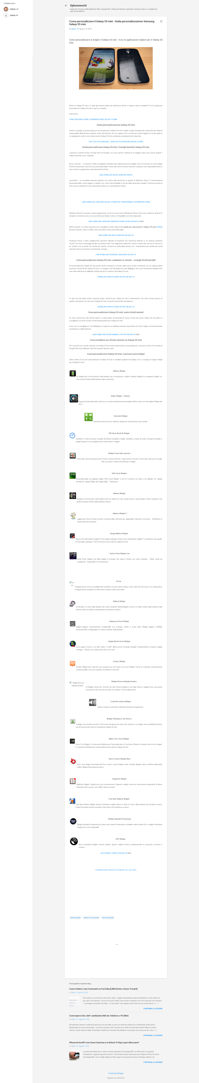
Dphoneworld (78, 5)
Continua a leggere (152, 1009)
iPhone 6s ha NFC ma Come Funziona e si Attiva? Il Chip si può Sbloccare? (104, 1042)
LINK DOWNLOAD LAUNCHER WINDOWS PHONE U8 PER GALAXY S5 (114, 221)
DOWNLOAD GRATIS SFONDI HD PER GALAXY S (115, 277)
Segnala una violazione (115, 1078)
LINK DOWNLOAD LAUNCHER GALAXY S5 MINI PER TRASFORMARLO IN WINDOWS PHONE (116, 202)
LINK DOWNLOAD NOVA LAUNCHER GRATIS (116, 175)
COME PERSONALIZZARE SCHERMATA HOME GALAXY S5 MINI (93, 119)
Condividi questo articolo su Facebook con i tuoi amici (115, 870)
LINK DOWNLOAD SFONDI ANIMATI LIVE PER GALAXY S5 (114, 334)
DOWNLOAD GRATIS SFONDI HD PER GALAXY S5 (115, 307)
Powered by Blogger (115, 1073)
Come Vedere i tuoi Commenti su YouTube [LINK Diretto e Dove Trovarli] (103, 989)
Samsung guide (108, 918)
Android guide (75, 918)
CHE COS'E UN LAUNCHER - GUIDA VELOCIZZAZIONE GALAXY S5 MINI (116, 142)
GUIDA (159, 227)
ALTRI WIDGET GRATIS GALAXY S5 (114, 853)
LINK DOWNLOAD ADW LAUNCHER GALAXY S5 (116, 235)
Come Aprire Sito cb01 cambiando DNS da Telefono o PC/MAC (99, 1015)
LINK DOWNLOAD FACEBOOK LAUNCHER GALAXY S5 (116, 255)
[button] (161, 21)
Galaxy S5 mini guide (91, 918)
